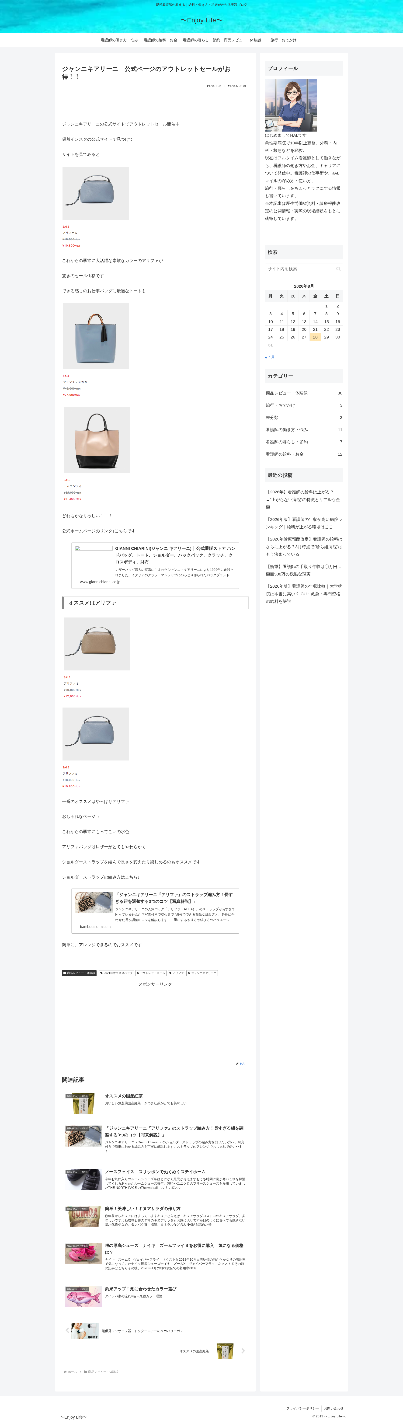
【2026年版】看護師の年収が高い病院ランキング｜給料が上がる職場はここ (304, 523)
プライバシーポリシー (302, 1408)
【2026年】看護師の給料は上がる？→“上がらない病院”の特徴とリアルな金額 (303, 499)
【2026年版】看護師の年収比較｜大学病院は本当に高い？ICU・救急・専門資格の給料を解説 (304, 594)
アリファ (178, 973)
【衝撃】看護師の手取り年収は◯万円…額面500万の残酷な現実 (303, 570)
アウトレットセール (152, 973)
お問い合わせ (334, 1408)
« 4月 (270, 357)
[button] (338, 269)
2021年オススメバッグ (118, 973)
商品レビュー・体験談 (81, 973)
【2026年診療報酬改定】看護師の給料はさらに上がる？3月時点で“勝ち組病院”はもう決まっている (304, 547)
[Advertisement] (155, 102)
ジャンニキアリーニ (203, 973)
